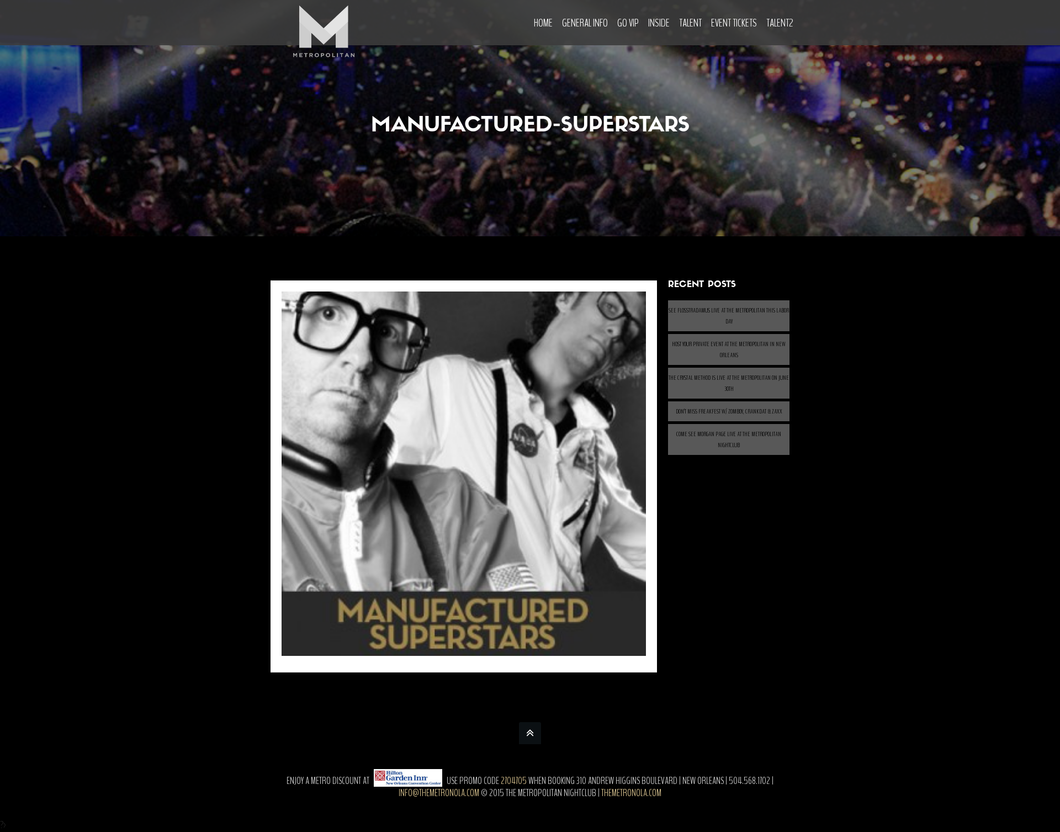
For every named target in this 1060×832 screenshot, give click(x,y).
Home (543, 22)
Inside (659, 22)
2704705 (514, 780)
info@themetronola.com (439, 792)
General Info (585, 22)
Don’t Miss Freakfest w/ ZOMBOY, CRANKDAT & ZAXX (729, 411)
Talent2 (779, 22)
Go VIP (628, 22)
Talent (690, 22)
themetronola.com (631, 792)
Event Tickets (734, 22)
